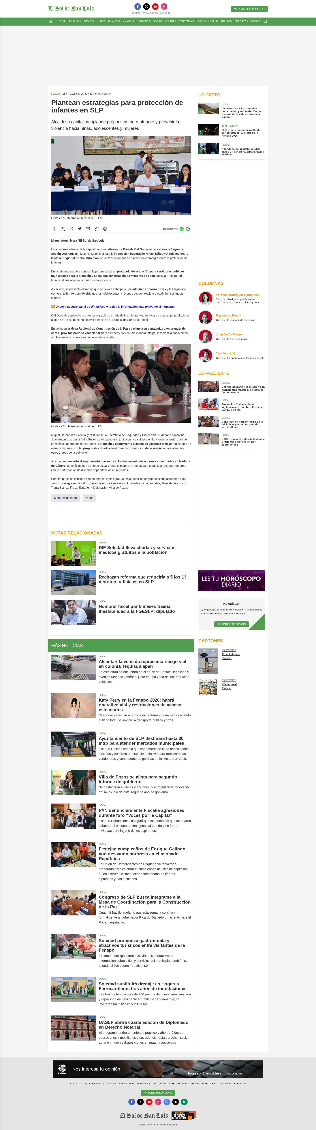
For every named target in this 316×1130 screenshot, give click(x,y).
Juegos (256, 21)
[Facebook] (137, 6)
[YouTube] (155, 6)
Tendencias (186, 21)
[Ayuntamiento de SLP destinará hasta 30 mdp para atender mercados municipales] (73, 749)
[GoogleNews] (166, 1102)
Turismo (226, 21)
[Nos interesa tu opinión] (158, 1069)
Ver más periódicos (249, 8)
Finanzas (114, 21)
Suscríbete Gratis (231, 624)
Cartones (143, 21)
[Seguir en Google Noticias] (188, 229)
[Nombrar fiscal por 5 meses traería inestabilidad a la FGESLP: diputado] (73, 612)
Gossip (157, 21)
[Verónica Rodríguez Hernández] (205, 298)
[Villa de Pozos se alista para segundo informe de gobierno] (73, 784)
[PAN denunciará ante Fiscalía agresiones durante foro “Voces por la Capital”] (73, 820)
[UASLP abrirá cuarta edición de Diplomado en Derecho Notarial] (73, 1033)
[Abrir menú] (50, 21)
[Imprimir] (105, 229)
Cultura (170, 21)
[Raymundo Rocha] (205, 317)
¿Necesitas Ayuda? (158, 1092)
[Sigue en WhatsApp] (182, 229)
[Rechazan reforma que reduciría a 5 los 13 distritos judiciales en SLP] (73, 582)
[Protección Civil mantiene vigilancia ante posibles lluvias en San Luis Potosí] (208, 404)
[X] (146, 6)
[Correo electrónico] (88, 229)
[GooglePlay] (184, 1102)
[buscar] (265, 21)
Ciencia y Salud (207, 21)
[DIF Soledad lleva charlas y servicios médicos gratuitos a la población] (73, 553)
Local (61, 21)
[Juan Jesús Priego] (205, 336)
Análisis (128, 21)
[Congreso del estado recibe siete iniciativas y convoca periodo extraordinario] (208, 422)
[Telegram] (79, 229)
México (89, 21)
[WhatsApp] (71, 229)
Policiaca (74, 21)
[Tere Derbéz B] (205, 355)
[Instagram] (164, 6)
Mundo (101, 21)
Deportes (241, 21)
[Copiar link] (96, 229)
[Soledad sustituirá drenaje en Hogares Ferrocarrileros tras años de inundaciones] (73, 994)
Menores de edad (65, 497)
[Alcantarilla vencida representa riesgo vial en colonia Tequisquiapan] (73, 672)
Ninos (89, 497)
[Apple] (175, 1102)
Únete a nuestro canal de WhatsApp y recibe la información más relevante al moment (114, 306)
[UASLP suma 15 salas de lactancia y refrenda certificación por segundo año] (208, 439)
